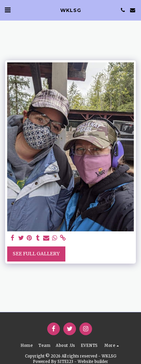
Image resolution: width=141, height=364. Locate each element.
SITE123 (65, 361)
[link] (63, 238)
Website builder (93, 361)
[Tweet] (21, 238)
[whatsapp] (55, 238)
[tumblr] (38, 238)
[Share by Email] (46, 238)
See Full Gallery (36, 254)
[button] (7, 9)
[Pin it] (29, 238)
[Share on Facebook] (13, 238)
